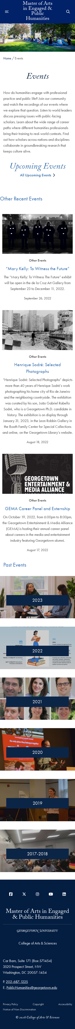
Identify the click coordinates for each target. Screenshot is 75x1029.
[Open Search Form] (68, 12)
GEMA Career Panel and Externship (37, 509)
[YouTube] (50, 894)
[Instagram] (37, 894)
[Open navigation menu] (7, 12)
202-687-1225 (17, 981)
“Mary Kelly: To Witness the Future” (37, 269)
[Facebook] (10, 894)
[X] (24, 894)
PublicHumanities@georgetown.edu (31, 987)
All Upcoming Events (35, 175)
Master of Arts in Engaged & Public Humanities (37, 12)
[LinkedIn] (64, 894)
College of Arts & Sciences (38, 943)
